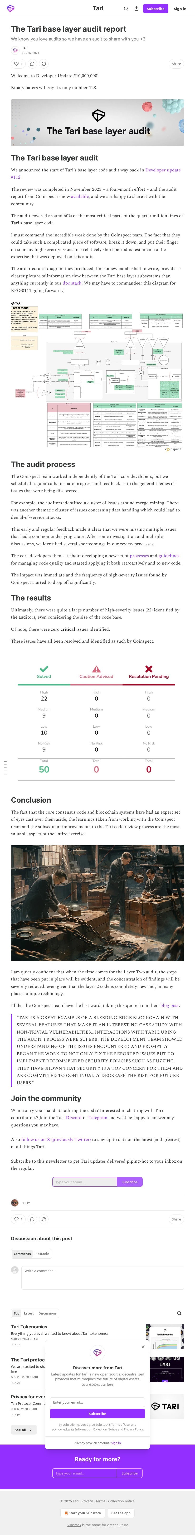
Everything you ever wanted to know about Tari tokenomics (59, 1333)
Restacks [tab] (42, 1254)
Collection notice (121, 1501)
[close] (143, 1347)
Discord (74, 1117)
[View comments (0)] (32, 64)
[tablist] (31, 1254)
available (80, 196)
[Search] (126, 8)
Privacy (87, 1501)
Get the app (121, 1513)
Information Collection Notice (96, 1429)
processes (139, 555)
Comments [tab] (22, 1254)
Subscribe (156, 8)
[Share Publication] (136, 8)
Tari (25, 48)
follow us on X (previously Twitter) (56, 1139)
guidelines (169, 555)
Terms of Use (120, 1424)
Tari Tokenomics (29, 1327)
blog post (169, 1005)
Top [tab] (16, 1313)
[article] (97, 1336)
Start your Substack (85, 1513)
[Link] (4, 158)
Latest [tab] (29, 1313)
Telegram (97, 1117)
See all (20, 1429)
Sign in (180, 8)
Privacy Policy (133, 1429)
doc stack (72, 283)
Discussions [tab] (47, 1313)
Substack (74, 1525)
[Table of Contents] (5, 767)
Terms (100, 1501)
